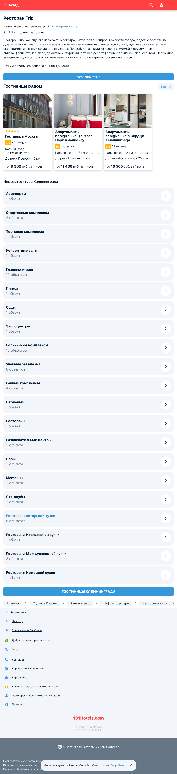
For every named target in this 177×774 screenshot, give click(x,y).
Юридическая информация (20, 765)
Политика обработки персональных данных (30, 769)
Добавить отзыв (88, 77)
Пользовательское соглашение (23, 761)
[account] (161, 5)
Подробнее (117, 765)
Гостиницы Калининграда (88, 591)
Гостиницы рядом (22, 86)
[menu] (172, 5)
